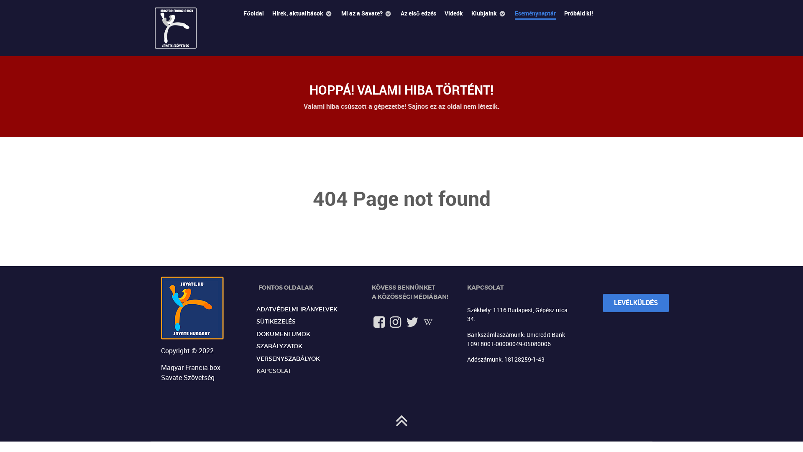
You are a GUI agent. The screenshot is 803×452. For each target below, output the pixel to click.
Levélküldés (636, 303)
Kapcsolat (273, 371)
